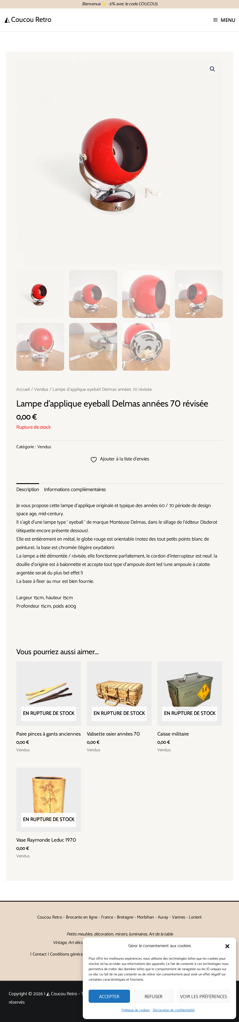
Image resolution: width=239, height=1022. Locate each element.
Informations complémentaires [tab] (75, 490)
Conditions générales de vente (77, 954)
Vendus (41, 389)
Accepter (109, 996)
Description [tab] (27, 490)
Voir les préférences (203, 996)
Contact (40, 954)
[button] (227, 946)
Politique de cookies (136, 1010)
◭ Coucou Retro (27, 19)
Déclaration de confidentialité (174, 1010)
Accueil (23, 389)
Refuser (153, 996)
